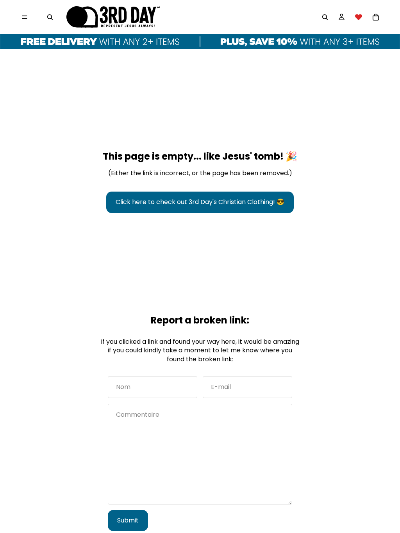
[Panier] (375, 17)
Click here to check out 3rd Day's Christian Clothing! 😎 (200, 201)
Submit (128, 520)
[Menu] (25, 17)
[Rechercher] (50, 17)
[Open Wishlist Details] (358, 17)
